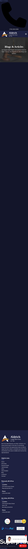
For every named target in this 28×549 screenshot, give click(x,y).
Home (2, 461)
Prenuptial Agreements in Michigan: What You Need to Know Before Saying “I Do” (13, 199)
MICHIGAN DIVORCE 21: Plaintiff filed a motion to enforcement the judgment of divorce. (14, 321)
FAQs (2, 469)
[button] (26, 34)
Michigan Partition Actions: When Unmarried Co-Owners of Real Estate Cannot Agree (13, 174)
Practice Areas (5, 465)
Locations (4, 474)
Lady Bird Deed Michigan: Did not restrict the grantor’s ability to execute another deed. (12, 343)
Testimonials (4, 467)
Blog (2, 472)
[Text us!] (23, 546)
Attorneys (4, 463)
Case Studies (4, 470)
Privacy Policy (3, 548)
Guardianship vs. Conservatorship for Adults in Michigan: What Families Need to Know (14, 248)
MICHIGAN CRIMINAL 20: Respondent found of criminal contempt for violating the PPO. (14, 391)
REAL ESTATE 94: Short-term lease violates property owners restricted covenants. (13, 413)
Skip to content (4, 0)
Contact (3, 476)
